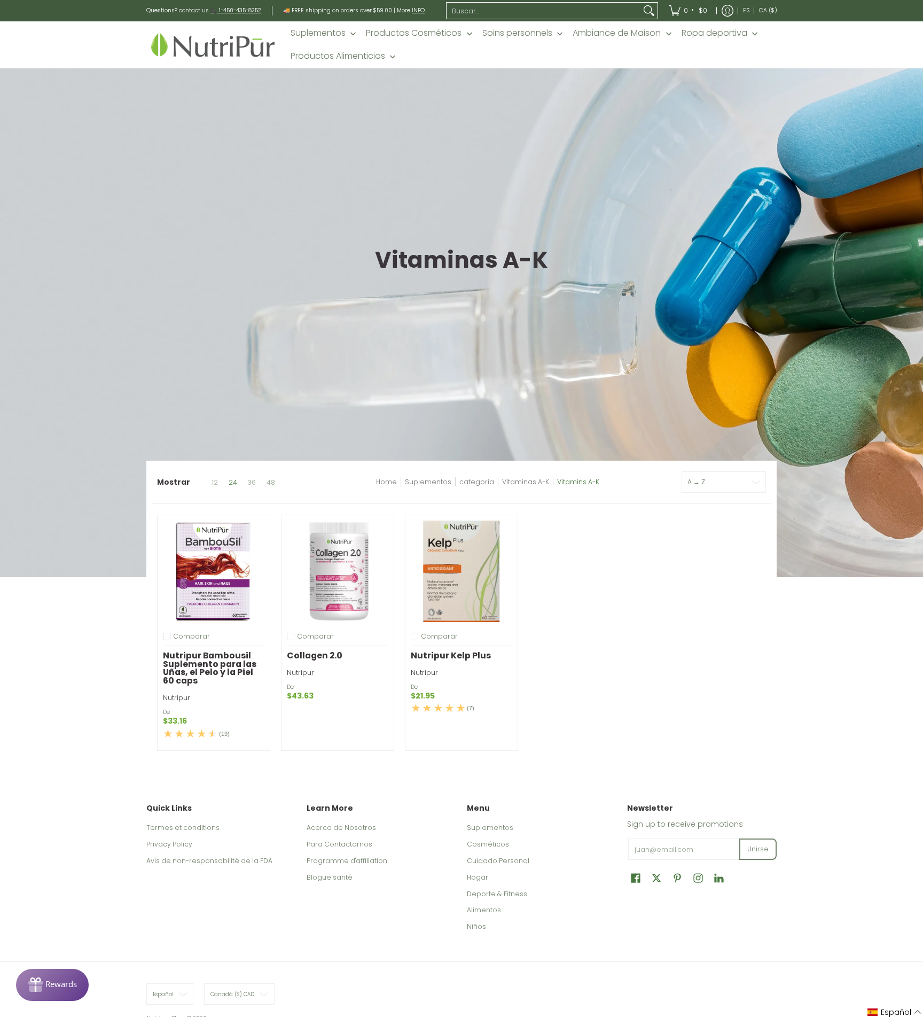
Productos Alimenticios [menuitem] (338, 56)
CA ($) (768, 10)
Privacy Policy (169, 844)
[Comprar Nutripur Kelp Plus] (461, 571)
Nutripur (176, 697)
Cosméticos (488, 844)
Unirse (758, 848)
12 (215, 482)
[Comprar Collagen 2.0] (337, 571)
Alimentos (484, 909)
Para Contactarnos (339, 844)
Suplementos (428, 481)
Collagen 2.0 (314, 655)
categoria (476, 481)
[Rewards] (52, 985)
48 (271, 482)
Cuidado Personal (498, 860)
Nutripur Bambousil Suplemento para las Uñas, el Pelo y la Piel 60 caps (209, 668)
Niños (476, 926)
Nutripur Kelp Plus (451, 655)
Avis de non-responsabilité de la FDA (209, 860)
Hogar (477, 877)
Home (386, 481)
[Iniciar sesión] (727, 10)
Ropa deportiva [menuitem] (714, 33)
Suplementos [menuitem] (318, 33)
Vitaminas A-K (525, 481)
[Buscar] (649, 11)
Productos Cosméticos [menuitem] (414, 33)
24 (233, 482)
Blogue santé (330, 877)
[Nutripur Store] (213, 44)
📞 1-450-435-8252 (235, 10)
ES (746, 10)
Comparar (191, 636)
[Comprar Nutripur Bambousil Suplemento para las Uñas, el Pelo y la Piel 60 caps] (213, 571)
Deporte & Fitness (497, 893)
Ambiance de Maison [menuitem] (617, 33)
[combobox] (544, 11)
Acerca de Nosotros (341, 827)
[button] (635, 878)
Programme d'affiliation (347, 860)
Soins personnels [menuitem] (517, 33)
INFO (418, 10)
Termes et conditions (183, 827)
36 (252, 482)
